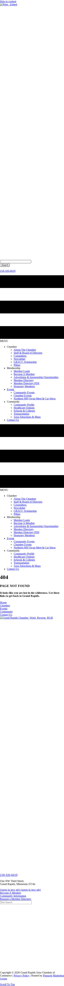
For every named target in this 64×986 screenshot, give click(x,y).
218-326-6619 (7, 271)
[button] (7, 984)
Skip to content (8, 1)
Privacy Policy (21, 975)
